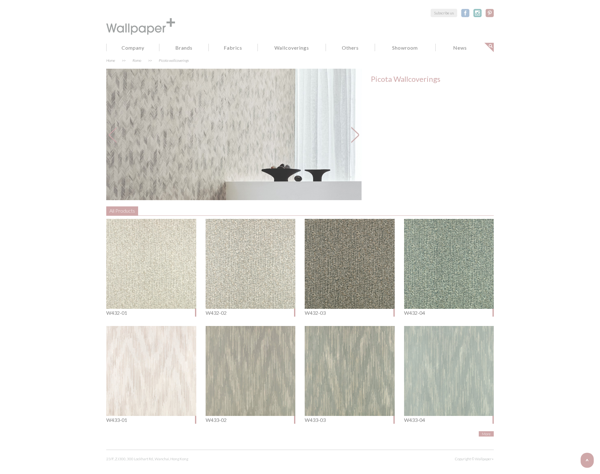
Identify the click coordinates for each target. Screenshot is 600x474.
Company (133, 48)
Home (110, 60)
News (460, 48)
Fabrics (233, 48)
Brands (183, 48)
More (486, 434)
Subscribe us (444, 13)
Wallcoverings (291, 48)
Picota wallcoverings (174, 60)
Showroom (405, 48)
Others (350, 48)
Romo (136, 60)
